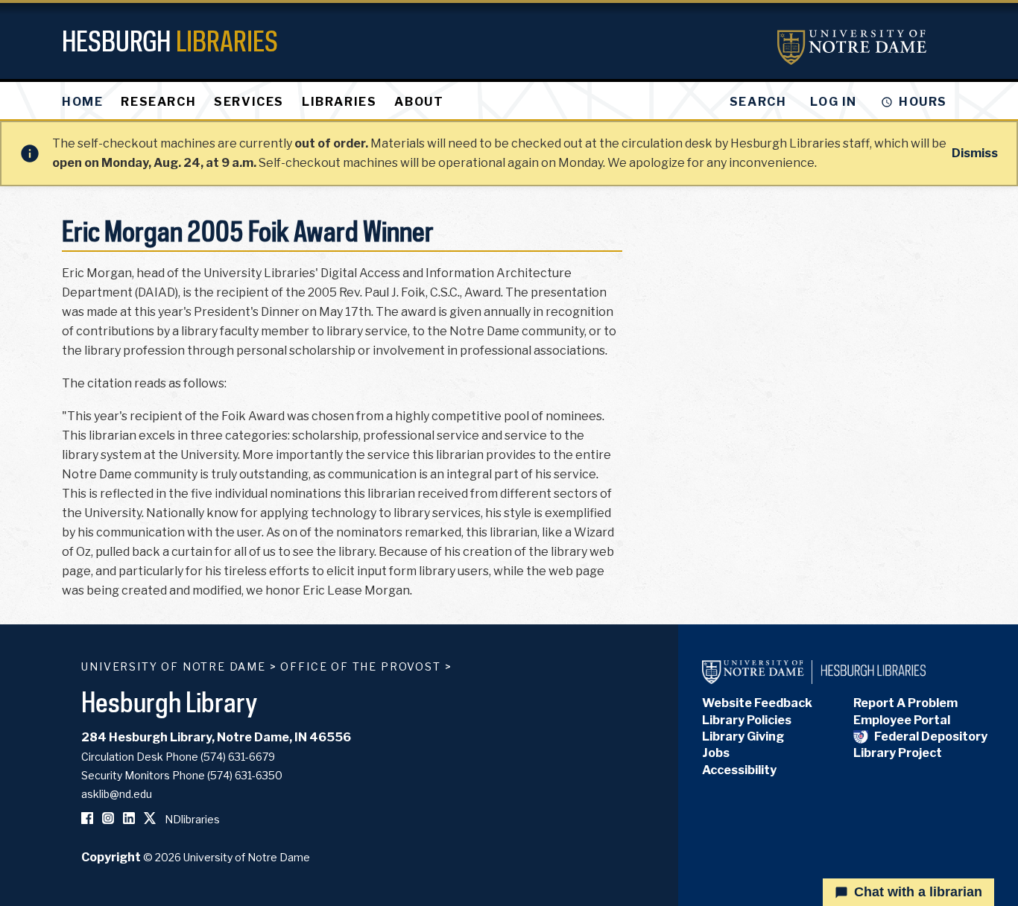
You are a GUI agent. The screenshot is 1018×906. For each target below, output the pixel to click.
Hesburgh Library (169, 701)
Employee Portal (901, 720)
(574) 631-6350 (244, 775)
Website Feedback (757, 703)
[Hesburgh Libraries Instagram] (108, 819)
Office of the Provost (360, 666)
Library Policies (746, 720)
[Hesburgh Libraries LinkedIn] (129, 819)
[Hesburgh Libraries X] (150, 819)
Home (82, 102)
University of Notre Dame (173, 666)
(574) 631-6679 (237, 756)
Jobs (716, 753)
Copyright (111, 857)
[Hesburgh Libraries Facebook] (87, 819)
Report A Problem (905, 703)
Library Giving (743, 736)
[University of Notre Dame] (851, 47)
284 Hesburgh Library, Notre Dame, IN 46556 (216, 737)
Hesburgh (170, 40)
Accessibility (739, 770)
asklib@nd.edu (116, 794)
